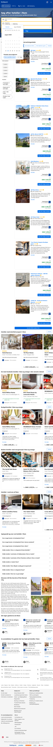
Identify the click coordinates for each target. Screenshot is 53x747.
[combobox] (26, 20)
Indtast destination (8, 19)
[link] (7, 64)
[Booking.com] (4, 2)
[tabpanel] (12, 44)
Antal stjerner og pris (41, 45)
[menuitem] (6, 6)
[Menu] (51, 2)
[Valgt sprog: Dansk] (2, 737)
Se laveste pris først (29, 45)
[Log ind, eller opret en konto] (47, 2)
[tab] (7, 27)
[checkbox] (19, 37)
